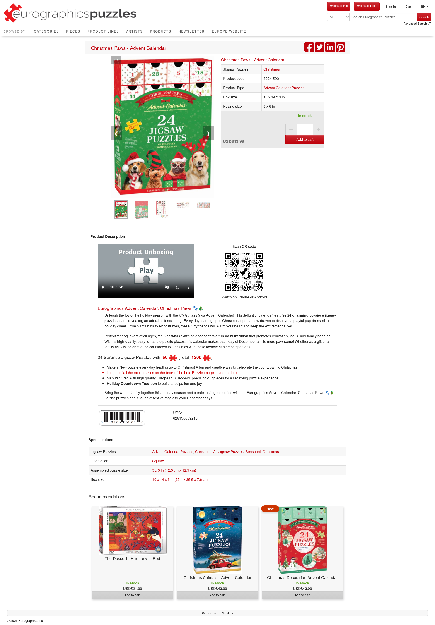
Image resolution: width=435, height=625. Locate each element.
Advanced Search (416, 23)
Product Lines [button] (103, 31)
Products (160, 31)
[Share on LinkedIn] (330, 49)
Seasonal (253, 451)
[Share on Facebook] (309, 49)
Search (424, 17)
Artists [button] (134, 31)
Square (158, 460)
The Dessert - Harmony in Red (132, 558)
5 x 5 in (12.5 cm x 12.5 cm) (174, 470)
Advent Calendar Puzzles (283, 87)
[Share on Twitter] (320, 49)
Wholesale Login (366, 5)
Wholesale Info (338, 5)
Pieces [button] (73, 31)
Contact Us (209, 613)
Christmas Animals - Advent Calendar (217, 577)
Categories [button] (46, 31)
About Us (227, 613)
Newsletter (192, 31)
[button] (393, 6)
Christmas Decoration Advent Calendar (302, 577)
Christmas (271, 69)
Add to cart (305, 139)
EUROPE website (229, 31)
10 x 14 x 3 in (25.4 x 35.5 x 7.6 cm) (180, 479)
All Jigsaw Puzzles (228, 451)
